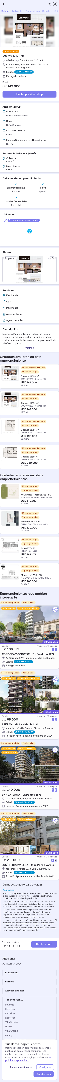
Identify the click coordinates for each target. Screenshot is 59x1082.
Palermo (9, 1004)
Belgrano (10, 1009)
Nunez (8, 1026)
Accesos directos (14, 990)
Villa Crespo (11, 1031)
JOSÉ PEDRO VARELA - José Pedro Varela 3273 (28, 865)
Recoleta (10, 1018)
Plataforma (11, 972)
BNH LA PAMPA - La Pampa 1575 (21, 794)
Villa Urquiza (11, 1022)
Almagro (9, 1035)
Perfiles (9, 981)
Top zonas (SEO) (14, 999)
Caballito (10, 1013)
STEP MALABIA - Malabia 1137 (20, 724)
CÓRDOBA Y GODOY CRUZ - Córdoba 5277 (28, 654)
